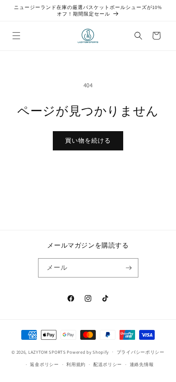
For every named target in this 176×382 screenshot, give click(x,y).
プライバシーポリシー (141, 352)
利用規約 (76, 364)
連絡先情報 (142, 364)
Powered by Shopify (88, 352)
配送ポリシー (107, 364)
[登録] (129, 267)
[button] (16, 36)
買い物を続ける (88, 140)
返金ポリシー (44, 364)
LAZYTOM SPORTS (47, 352)
